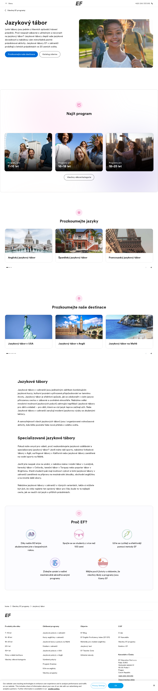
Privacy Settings (98, 686)
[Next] (151, 267)
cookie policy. (54, 689)
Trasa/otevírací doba (126, 680)
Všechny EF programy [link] (20, 606)
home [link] (7, 606)
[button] (9, 3)
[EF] (79, 3)
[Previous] (146, 267)
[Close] (154, 685)
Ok (116, 686)
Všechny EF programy (16, 10)
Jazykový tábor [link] (38, 606)
